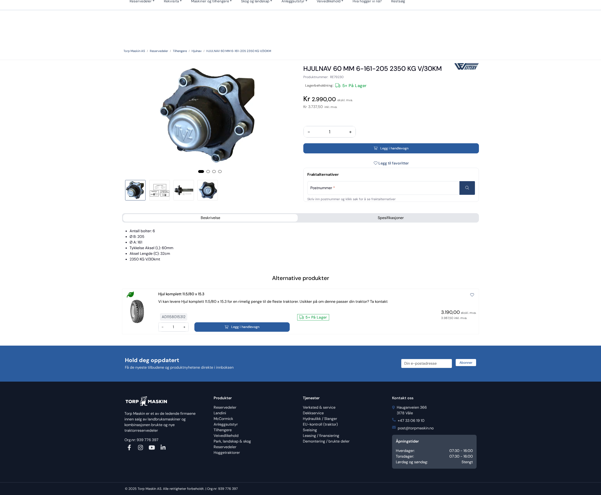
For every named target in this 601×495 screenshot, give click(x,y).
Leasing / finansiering (321, 435)
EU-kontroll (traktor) (320, 424)
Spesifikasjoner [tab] (391, 217)
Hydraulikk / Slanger (320, 418)
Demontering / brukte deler (326, 441)
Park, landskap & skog (232, 441)
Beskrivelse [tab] (210, 217)
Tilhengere (223, 429)
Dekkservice (313, 413)
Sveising (310, 429)
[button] (201, 171)
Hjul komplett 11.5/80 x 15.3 (181, 293)
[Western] (466, 66)
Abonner (465, 362)
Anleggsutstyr (226, 424)
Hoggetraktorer (227, 452)
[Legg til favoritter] (472, 295)
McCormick (223, 418)
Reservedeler (225, 407)
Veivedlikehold (226, 435)
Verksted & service (319, 407)
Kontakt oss (402, 397)
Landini (220, 413)
